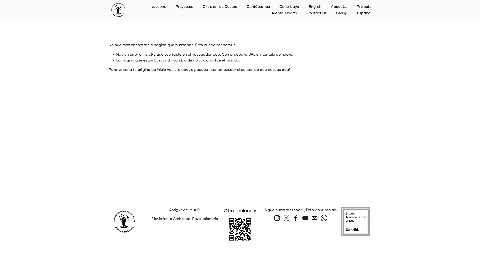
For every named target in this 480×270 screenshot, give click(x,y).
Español (364, 13)
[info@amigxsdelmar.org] (315, 218)
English (315, 6)
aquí (286, 70)
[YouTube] (305, 218)
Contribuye (289, 6)
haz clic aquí (178, 70)
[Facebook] (296, 218)
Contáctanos (258, 6)
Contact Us (317, 13)
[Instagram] (277, 218)
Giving (341, 13)
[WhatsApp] (324, 218)
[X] (287, 218)
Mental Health (284, 13)
